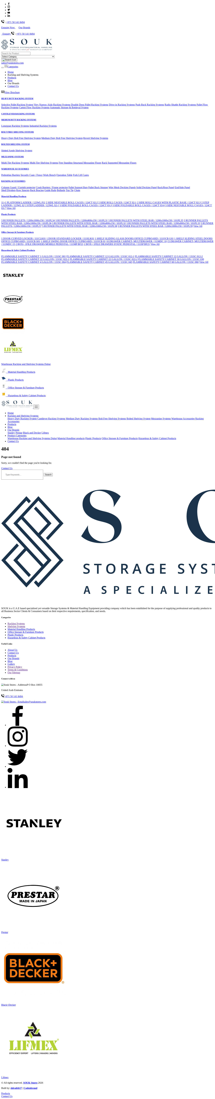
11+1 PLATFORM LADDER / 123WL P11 (23, 202)
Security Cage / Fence (31, 175)
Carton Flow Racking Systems (34, 107)
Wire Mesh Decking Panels (122, 187)
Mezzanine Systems (161, 418)
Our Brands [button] (13, 430)
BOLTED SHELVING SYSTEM (15, 144)
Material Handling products (71, 438)
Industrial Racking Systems (43, 126)
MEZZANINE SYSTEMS (12, 156)
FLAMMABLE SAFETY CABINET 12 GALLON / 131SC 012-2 (169, 256)
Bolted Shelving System (138, 418)
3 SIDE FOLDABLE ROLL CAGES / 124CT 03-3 (85, 205)
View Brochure (12, 92)
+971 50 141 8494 (15, 22)
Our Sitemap (14, 672)
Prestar (19, 432)
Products (12, 77)
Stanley (11, 432)
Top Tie (70, 190)
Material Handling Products (13, 196)
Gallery (11, 664)
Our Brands (24, 27)
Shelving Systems (16, 626)
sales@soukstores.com (12, 63)
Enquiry (7, 34)
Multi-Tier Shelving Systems (44, 162)
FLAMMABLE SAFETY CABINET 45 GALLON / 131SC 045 (99, 262)
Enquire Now (8, 27)
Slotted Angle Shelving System (16, 150)
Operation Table (64, 175)
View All (10, 208)
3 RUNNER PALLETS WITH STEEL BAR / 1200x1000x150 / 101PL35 (145, 220)
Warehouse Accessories (183, 418)
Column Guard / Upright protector (18, 187)
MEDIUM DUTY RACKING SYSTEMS (18, 120)
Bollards (61, 190)
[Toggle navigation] (2, 67)
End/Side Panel (182, 187)
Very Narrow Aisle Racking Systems (52, 104)
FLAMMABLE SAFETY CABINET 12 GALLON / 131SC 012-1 (100, 256)
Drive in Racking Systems (122, 104)
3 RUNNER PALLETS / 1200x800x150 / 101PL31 (81, 220)
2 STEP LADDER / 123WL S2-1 (42, 205)
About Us (12, 650)
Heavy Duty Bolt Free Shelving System (21, 138)
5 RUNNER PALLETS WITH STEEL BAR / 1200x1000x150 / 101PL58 (79, 226)
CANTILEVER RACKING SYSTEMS (18, 114)
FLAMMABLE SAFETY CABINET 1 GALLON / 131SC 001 (33, 256)
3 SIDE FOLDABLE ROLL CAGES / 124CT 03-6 (138, 205)
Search (48, 474)
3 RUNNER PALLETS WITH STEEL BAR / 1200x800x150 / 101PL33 (163, 223)
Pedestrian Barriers (10, 175)
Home (11, 72)
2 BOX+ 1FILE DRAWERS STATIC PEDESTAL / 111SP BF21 (117, 244)
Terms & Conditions (18, 669)
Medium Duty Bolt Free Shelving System (62, 138)
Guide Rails (50, 190)
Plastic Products (8, 214)
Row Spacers (22, 190)
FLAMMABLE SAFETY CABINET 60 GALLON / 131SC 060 (166, 262)
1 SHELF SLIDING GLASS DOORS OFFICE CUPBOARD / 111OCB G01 (134, 238)
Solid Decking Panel (146, 187)
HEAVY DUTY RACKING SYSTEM (17, 98)
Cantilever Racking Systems (51, 418)
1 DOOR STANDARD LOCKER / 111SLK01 (70, 238)
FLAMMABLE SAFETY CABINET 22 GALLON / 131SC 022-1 (35, 259)
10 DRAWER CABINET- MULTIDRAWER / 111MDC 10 (136, 241)
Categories (13, 66)
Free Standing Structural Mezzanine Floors (80, 162)
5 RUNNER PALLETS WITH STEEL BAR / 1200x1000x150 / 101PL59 (155, 226)
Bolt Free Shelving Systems (112, 418)
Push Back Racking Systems (150, 104)
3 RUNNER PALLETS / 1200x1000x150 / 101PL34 (28, 220)
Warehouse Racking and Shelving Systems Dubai (26, 364)
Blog (10, 80)
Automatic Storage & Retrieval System (69, 107)
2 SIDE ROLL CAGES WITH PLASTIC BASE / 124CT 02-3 (169, 202)
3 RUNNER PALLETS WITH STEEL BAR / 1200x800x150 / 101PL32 (89, 223)
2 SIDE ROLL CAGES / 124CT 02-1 (117, 202)
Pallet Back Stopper (98, 187)
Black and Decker (32, 432)
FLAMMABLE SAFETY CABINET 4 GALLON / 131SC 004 (33, 262)
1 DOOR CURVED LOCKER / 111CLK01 (23, 238)
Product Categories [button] (17, 435)
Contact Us (13, 86)
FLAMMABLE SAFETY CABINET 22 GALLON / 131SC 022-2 (104, 259)
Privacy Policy (15, 667)
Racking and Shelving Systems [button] (23, 415)
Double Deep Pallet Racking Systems (89, 104)
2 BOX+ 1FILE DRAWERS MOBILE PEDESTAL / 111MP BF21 (49, 244)
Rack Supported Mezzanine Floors (119, 162)
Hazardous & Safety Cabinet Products (18, 250)
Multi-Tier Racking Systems (15, 162)
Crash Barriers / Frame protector (52, 187)
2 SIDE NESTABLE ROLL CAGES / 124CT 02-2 (72, 202)
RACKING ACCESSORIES (13, 181)
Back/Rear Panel (165, 187)
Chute (77, 190)
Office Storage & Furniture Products (17, 232)
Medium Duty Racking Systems (82, 418)
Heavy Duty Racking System (22, 418)
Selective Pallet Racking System (17, 104)
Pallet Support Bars (78, 187)
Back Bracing (37, 190)
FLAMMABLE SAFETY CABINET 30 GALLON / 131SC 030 (171, 259)
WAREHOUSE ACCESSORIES (15, 169)
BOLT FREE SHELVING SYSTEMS (17, 132)
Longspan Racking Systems (15, 126)
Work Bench (49, 175)
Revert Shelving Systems (95, 138)
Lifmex (45, 432)
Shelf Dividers (8, 190)
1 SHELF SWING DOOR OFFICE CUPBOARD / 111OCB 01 (73, 241)
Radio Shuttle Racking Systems (180, 104)
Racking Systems (16, 623)
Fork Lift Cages (81, 175)
